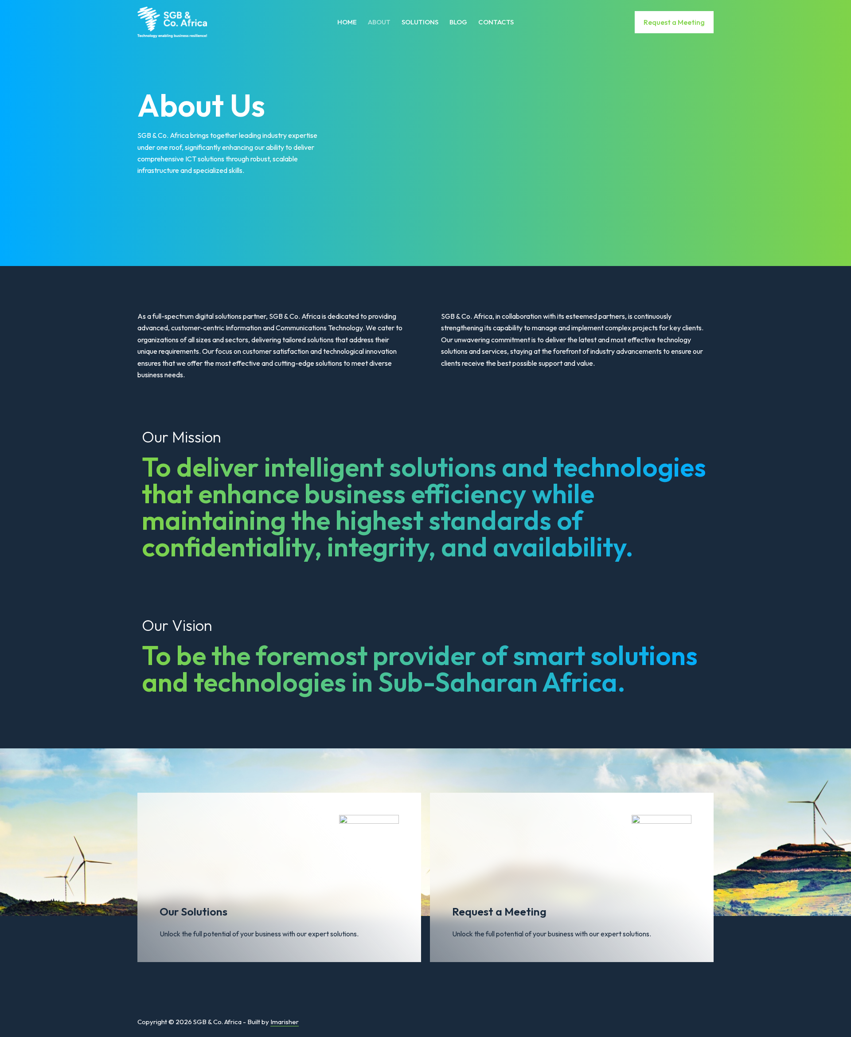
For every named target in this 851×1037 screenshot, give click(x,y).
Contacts (496, 22)
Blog (458, 22)
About (379, 22)
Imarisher (284, 1021)
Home (347, 22)
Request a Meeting (674, 22)
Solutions (420, 22)
